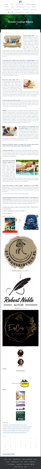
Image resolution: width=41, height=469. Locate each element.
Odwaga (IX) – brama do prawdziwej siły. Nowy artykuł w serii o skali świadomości (16, 428)
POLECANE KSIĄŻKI (25, 9)
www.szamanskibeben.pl (25, 270)
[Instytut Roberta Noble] (20, 2)
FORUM (21, 461)
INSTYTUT (11, 4)
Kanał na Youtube (9, 12)
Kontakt (27, 12)
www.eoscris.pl (23, 346)
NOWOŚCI (6, 4)
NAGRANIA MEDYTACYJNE (15, 461)
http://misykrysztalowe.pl (16, 383)
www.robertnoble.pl (23, 308)
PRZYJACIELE (26, 461)
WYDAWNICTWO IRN (7, 9)
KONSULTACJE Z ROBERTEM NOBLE (31, 4)
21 (25, 445)
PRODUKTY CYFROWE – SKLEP (19, 12)
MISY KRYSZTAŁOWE (33, 9)
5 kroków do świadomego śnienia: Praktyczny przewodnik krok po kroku (14, 432)
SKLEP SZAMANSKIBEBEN (16, 9)
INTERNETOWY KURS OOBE (20, 4)
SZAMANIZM (8, 461)
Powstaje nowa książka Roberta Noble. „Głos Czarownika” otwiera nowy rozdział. (16, 430)
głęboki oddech (31, 60)
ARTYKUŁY (35, 459)
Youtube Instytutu (12, 12)
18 (10, 445)
